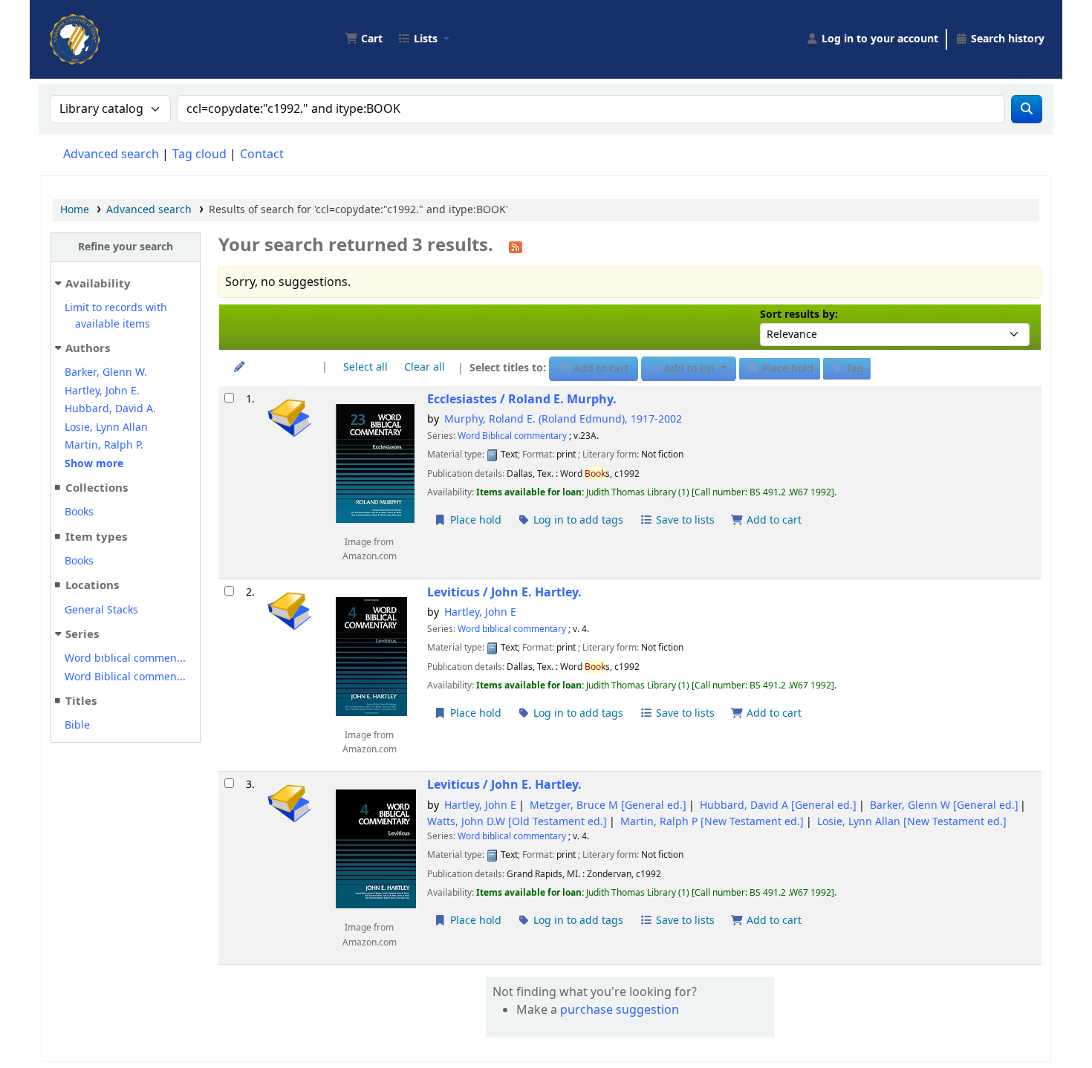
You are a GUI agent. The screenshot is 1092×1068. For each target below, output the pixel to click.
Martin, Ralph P (712, 822)
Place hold (474, 520)
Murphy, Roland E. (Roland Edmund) (563, 419)
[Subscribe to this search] (515, 246)
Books (79, 512)
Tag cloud (199, 154)
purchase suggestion (619, 1010)
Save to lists (684, 520)
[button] (364, 39)
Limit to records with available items (116, 316)
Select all (365, 367)
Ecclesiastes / (522, 399)
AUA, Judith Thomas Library (86, 28)
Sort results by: (799, 314)
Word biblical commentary (512, 629)
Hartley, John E (480, 612)
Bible (77, 725)
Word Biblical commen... (125, 677)
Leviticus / (504, 592)
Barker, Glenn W (944, 805)
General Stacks (101, 610)
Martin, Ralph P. (104, 445)
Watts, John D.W (517, 822)
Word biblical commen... (125, 658)
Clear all (424, 367)
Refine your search (125, 247)
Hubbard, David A (778, 805)
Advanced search (111, 154)
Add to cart (773, 520)
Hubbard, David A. (110, 409)
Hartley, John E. (102, 391)
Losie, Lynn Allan (106, 427)
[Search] (1026, 109)
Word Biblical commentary (512, 436)
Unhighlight (277, 367)
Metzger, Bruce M (608, 805)
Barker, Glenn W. (106, 372)
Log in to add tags (576, 520)
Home (74, 210)
